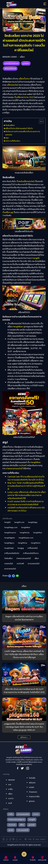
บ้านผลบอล (33, 792)
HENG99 (11, 780)
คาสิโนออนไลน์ (33, 548)
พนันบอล (32, 782)
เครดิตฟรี (23, 465)
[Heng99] (18, 4)
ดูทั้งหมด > (24, 737)
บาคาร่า (11, 798)
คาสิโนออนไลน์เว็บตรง (31, 553)
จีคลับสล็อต (10, 125)
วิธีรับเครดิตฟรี (10, 68)
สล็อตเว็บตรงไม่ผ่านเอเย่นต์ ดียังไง (19, 128)
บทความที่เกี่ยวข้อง (12, 140)
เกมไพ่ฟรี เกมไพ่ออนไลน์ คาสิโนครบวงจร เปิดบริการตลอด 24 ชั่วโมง (26, 509)
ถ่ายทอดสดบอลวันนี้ (14, 468)
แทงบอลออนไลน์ (33, 563)
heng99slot (35, 543)
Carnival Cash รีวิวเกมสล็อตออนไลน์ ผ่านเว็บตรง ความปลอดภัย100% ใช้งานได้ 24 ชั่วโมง (26, 478)
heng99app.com (10, 527)
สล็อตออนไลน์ (12, 84)
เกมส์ (10, 803)
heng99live (22, 543)
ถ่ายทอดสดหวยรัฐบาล (16, 819)
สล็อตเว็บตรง (24, 78)
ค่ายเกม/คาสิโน (34, 796)
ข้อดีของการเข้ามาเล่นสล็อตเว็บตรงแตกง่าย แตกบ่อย (22, 133)
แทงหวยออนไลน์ (10, 568)
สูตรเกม (32, 801)
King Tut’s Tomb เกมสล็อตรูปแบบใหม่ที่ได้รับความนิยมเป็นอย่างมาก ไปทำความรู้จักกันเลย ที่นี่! (26, 486)
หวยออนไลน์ (8, 563)
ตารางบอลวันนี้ (22, 830)
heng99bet (25, 527)
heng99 (36, 258)
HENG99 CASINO (9, 56)
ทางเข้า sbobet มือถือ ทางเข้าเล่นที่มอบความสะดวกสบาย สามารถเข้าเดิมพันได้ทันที (26, 503)
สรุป (7, 137)
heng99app (32, 522)
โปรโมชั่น (32, 778)
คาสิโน (10, 789)
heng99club (24, 532)
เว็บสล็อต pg (7, 212)
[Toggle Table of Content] (40, 121)
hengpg (21, 548)
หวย (9, 784)
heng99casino (10, 532)
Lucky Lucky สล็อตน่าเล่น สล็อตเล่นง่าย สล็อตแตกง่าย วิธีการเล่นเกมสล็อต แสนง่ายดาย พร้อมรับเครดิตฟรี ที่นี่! (27, 495)
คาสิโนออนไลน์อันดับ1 (11, 553)
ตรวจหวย (11, 824)
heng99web (9, 548)
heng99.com (19, 522)
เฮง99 (10, 830)
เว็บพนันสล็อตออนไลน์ (25, 181)
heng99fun (37, 532)
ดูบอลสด (25, 63)
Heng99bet (18, 326)
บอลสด (31, 787)
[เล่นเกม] (24, 854)
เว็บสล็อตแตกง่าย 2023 (23, 97)
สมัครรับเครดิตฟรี (11, 63)
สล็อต (22, 56)
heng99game (9, 537)
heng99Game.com (26, 537)
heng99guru (9, 543)
